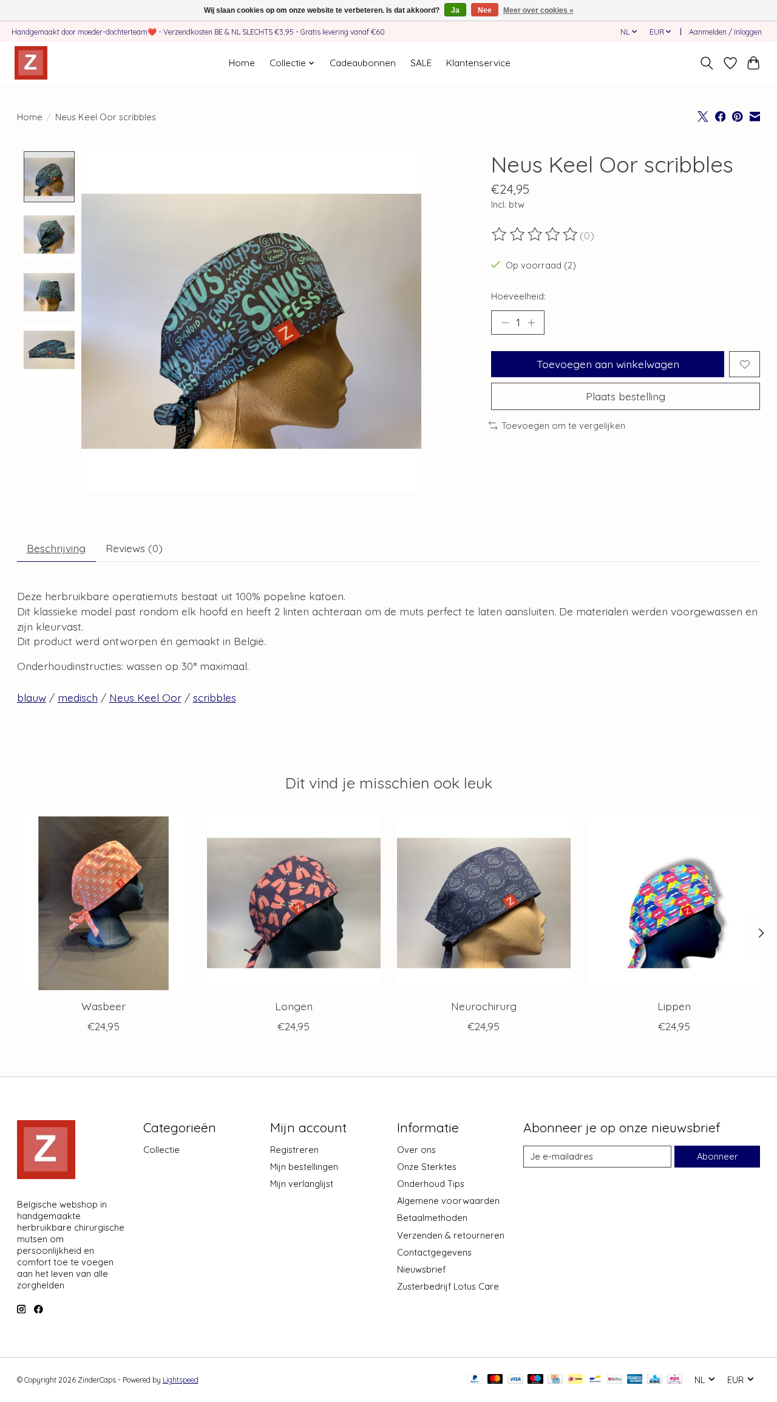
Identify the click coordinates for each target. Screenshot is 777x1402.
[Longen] (294, 903)
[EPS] (674, 1380)
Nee (485, 10)
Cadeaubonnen (363, 63)
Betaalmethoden (432, 1217)
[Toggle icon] (706, 63)
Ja (455, 10)
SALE (421, 63)
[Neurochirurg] (484, 903)
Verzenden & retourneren (450, 1235)
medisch (78, 697)
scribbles (214, 697)
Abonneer (717, 1156)
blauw (31, 697)
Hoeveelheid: (518, 296)
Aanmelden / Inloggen (725, 31)
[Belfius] (614, 1380)
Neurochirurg (483, 1006)
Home (242, 63)
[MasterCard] (495, 1380)
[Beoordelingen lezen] (535, 234)
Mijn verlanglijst (301, 1183)
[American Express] (635, 1380)
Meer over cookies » (538, 10)
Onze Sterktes (426, 1166)
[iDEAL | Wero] (575, 1380)
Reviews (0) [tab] (134, 548)
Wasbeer (103, 1006)
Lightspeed (180, 1379)
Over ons (416, 1149)
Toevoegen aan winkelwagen (608, 364)
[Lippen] (674, 903)
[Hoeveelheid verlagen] (505, 322)
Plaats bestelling (625, 396)
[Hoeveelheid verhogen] (531, 322)
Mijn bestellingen (304, 1166)
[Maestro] (535, 1380)
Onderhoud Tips (430, 1183)
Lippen (673, 1006)
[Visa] (515, 1380)
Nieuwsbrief (421, 1269)
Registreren (294, 1149)
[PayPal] (475, 1380)
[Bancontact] (595, 1380)
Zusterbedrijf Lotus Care (448, 1286)
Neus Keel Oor (145, 697)
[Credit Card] (555, 1380)
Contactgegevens (434, 1252)
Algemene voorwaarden (448, 1200)
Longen (293, 1006)
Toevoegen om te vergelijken (563, 425)
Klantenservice (478, 63)
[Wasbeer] (104, 903)
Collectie (161, 1149)
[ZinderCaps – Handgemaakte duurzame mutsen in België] (31, 63)
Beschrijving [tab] (56, 548)
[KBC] (654, 1380)
